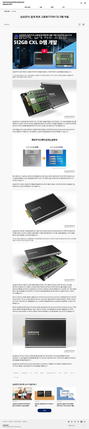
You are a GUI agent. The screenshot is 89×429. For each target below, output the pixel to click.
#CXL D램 (15, 377)
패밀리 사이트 (72, 425)
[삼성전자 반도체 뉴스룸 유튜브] (69, 422)
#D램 (36, 373)
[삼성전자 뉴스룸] (78, 422)
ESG (63, 7)
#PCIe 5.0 (72, 373)
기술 (41, 7)
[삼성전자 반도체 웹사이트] (81, 422)
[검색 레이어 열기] (81, 3)
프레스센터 (28, 7)
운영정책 (10, 421)
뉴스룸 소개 (5, 421)
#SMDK (66, 373)
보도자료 (13, 11)
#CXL (31, 373)
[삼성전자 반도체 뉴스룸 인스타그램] (75, 422)
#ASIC (60, 373)
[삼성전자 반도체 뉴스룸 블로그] (72, 422)
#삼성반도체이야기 (51, 373)
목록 (44, 410)
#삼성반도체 (24, 373)
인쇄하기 (83, 24)
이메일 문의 (24, 421)
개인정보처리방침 (17, 421)
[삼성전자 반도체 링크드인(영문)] (85, 422)
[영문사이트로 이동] (85, 3)
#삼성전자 (16, 373)
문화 (52, 7)
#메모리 (42, 373)
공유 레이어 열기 (79, 24)
